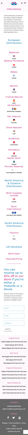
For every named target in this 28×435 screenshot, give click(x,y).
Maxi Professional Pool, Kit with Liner (14, 390)
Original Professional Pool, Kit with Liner (14, 375)
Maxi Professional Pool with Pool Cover (14, 386)
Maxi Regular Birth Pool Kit (14, 360)
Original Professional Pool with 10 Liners (14, 378)
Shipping (4, 423)
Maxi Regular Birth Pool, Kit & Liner (14, 363)
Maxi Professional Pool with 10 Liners (14, 393)
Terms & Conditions (14, 423)
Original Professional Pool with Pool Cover (14, 371)
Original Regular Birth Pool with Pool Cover (14, 342)
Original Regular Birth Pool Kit (14, 345)
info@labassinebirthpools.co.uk (16, 409)
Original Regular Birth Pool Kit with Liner (14, 348)
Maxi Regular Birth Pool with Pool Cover (14, 357)
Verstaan (17, 431)
